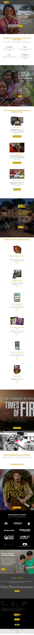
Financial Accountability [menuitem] (15, 605)
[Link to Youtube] (19, 625)
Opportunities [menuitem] (24, 601)
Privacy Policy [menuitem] (17, 631)
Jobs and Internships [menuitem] (25, 603)
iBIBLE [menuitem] (2, 603)
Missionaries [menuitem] (24, 604)
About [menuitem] (13, 601)
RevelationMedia (13, 630)
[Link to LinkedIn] (15, 625)
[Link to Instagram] (17, 625)
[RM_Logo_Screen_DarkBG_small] (6, 2)
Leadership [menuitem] (13, 603)
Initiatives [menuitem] (2, 601)
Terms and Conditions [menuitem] (17, 632)
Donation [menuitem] (23, 605)
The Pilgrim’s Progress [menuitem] (4, 604)
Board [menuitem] (12, 604)
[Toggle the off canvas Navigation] (32, 2)
